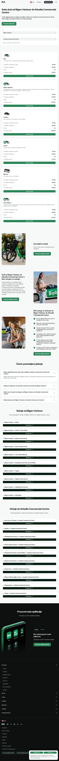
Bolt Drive (5, 677)
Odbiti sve (50, 752)
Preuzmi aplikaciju (9, 23)
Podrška (39, 2)
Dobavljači (4, 727)
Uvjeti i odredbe (5, 730)
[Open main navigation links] (56, 2)
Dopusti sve (37, 752)
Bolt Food (5, 680)
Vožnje (4, 668)
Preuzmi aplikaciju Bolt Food (24, 752)
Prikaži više (28, 425)
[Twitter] (11, 724)
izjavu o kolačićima (51, 756)
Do (3, 36)
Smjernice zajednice (6, 746)
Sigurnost (4, 743)
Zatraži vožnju (29, 76)
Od (3, 30)
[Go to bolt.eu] (3, 2)
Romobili (5, 671)
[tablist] (40, 629)
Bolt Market (5, 683)
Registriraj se (48, 2)
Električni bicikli (6, 674)
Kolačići (4, 740)
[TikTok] (21, 724)
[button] (54, 373)
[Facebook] (7, 724)
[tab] (36, 629)
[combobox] (29, 32)
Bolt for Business (7, 686)
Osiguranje (4, 736)
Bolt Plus (5, 690)
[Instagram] (14, 724)
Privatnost (4, 733)
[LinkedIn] (18, 724)
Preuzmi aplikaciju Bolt (42, 253)
